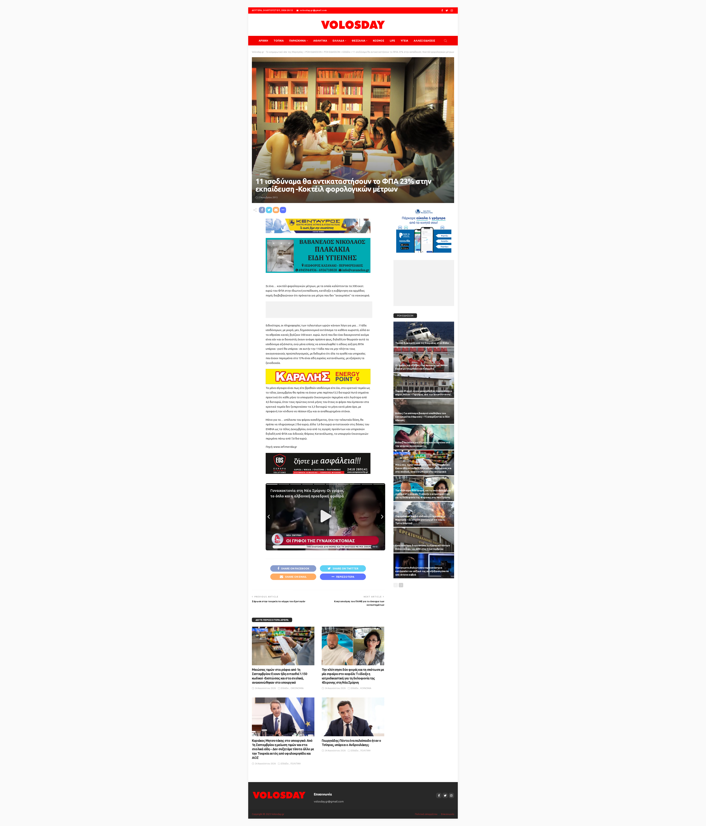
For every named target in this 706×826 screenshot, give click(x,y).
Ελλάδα (264, 174)
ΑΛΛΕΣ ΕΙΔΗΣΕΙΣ (424, 40)
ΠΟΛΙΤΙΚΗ (295, 763)
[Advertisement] (319, 309)
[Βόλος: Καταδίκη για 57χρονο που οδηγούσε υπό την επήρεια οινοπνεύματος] (423, 437)
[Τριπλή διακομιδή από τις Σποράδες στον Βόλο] (423, 334)
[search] (445, 40)
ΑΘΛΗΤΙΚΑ (320, 40)
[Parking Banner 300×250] (423, 229)
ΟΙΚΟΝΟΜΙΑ (297, 688)
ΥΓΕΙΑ (404, 40)
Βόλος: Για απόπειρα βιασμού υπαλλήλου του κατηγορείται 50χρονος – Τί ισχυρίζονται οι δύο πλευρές (422, 416)
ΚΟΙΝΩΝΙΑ (365, 688)
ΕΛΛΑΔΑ (338, 40)
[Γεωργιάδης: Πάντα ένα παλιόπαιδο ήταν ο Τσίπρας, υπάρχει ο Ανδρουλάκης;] (353, 716)
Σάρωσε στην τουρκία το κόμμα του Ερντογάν (278, 601)
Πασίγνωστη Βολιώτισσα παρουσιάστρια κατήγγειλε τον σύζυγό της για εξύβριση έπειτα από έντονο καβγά (422, 571)
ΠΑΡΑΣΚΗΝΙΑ (297, 40)
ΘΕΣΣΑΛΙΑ (358, 40)
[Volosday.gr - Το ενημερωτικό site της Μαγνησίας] (353, 24)
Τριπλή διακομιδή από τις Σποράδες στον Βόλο (422, 343)
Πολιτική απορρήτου (426, 814)
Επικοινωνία (447, 814)
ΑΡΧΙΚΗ (263, 40)
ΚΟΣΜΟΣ (378, 40)
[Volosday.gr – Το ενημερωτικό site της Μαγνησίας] (279, 794)
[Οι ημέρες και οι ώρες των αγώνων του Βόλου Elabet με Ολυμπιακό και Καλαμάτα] (423, 359)
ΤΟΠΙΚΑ (279, 40)
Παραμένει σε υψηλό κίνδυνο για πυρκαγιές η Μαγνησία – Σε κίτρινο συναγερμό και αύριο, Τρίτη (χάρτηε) (420, 519)
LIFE (392, 40)
